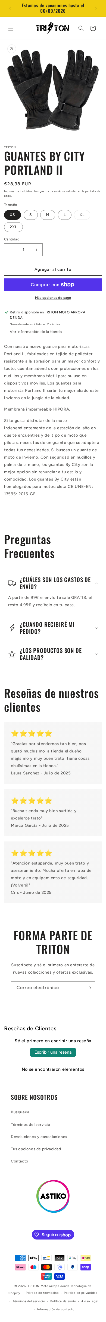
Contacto (19, 1161)
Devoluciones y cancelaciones (39, 1136)
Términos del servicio (30, 1124)
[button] (11, 28)
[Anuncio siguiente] (96, 8)
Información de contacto (55, 1309)
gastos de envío (51, 191)
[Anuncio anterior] (10, 8)
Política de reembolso (42, 1293)
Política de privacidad (80, 1293)
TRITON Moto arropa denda (49, 1286)
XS (12, 214)
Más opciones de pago (53, 298)
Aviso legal (90, 1301)
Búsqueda (20, 1112)
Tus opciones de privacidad (36, 1149)
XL (85, 216)
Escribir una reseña (53, 1052)
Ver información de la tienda (36, 331)
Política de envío (63, 1301)
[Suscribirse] (89, 987)
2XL (13, 227)
